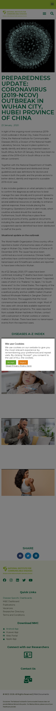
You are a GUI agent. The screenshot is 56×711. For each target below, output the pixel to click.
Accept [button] (10, 362)
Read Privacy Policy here (19, 366)
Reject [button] (23, 362)
